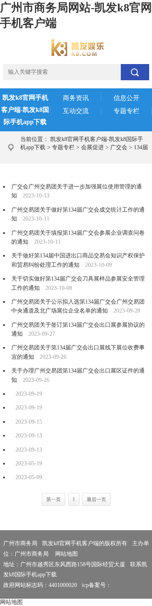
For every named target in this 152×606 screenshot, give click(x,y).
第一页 (53, 499)
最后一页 (96, 499)
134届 (141, 147)
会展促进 (92, 147)
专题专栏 (63, 147)
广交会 (118, 147)
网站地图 (66, 554)
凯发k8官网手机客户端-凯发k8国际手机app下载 (25, 109)
